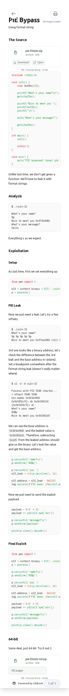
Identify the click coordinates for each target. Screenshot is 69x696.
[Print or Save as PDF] (55, 14)
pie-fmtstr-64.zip (36, 659)
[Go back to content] (13, 14)
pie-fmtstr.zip (33, 50)
